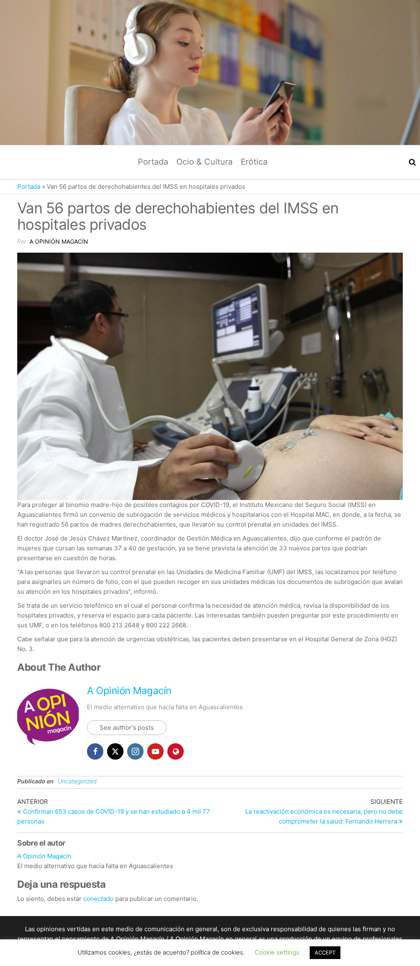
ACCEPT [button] (325, 952)
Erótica (254, 162)
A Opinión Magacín (59, 241)
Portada (153, 162)
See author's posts (127, 727)
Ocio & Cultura (204, 162)
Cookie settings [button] (277, 952)
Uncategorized (77, 781)
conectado (98, 899)
